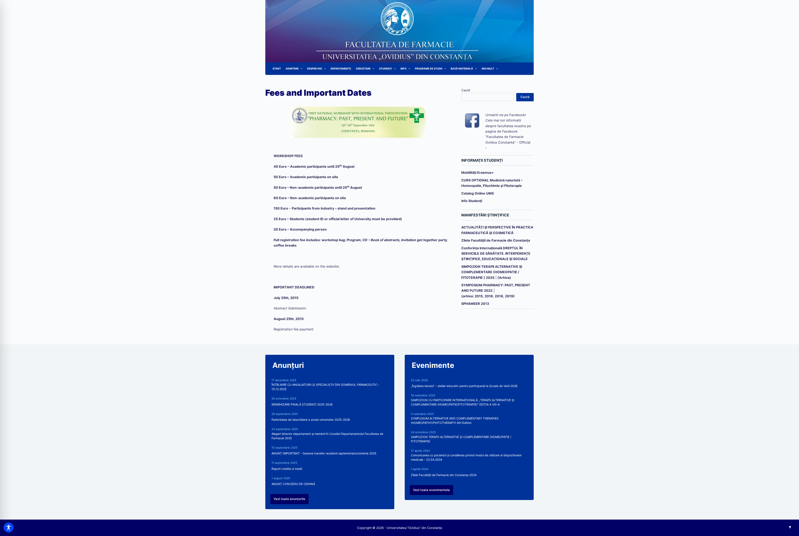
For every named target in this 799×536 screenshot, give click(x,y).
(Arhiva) (504, 277)
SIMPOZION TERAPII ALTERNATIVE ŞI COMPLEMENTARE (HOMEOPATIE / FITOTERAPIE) (461, 439)
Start (277, 68)
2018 (499, 296)
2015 (479, 296)
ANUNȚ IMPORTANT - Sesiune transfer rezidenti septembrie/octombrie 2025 (324, 453)
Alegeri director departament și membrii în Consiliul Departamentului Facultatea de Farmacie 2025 (327, 436)
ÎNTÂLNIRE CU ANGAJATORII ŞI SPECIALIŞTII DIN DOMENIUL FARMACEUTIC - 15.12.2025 (325, 387)
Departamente (341, 68)
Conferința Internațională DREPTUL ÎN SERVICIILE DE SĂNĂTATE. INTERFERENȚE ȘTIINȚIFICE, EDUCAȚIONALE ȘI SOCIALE (495, 253)
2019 (509, 296)
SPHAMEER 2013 (475, 304)
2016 (489, 296)
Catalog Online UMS (477, 193)
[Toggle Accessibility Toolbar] (8, 527)
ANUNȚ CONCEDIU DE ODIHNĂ (293, 484)
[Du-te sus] (790, 527)
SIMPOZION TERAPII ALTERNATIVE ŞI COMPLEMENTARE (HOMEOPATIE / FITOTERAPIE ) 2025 (491, 272)
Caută (465, 90)
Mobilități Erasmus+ (477, 172)
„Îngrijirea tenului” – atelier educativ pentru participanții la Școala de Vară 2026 (464, 386)
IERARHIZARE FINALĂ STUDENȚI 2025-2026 (302, 404)
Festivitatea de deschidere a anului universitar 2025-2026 (311, 419)
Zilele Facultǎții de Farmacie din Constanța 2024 (443, 475)
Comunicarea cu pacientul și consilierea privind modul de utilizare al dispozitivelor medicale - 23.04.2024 (466, 457)
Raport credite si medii (287, 468)
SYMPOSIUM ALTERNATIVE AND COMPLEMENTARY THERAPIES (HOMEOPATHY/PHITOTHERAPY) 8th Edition (455, 420)
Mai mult (488, 68)
